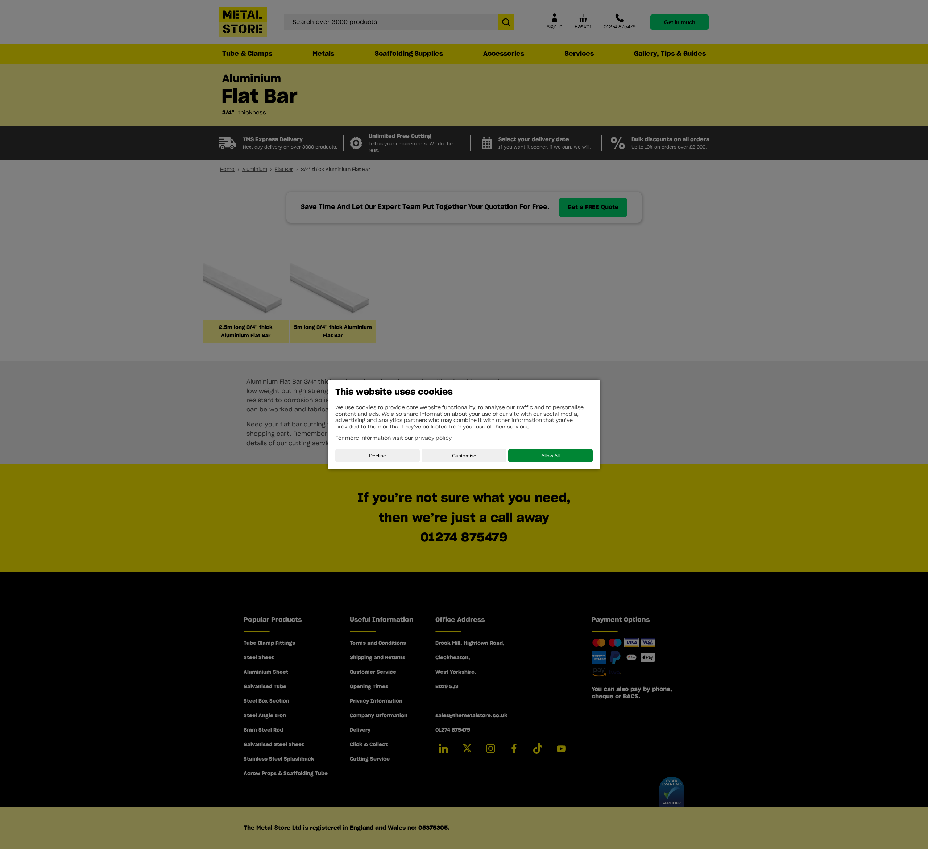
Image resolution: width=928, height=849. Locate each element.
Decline (377, 456)
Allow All (550, 456)
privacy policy (433, 438)
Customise (464, 456)
